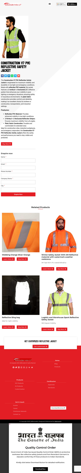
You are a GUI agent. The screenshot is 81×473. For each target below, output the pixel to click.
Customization (20, 389)
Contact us (16, 414)
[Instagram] (21, 367)
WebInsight (58, 421)
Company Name (6, 178)
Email (3, 164)
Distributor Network (19, 411)
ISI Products (19, 386)
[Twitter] (16, 367)
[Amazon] (24, 367)
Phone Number (6, 171)
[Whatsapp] (27, 367)
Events (15, 405)
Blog (55, 364)
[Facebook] (13, 367)
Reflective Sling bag (11, 317)
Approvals (51, 384)
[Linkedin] (19, 367)
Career (15, 408)
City (2, 185)
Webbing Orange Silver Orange (16, 255)
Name (3, 157)
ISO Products (19, 383)
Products (57, 366)
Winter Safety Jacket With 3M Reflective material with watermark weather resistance (59, 257)
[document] (40, 448)
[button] (49, 3)
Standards (51, 387)
